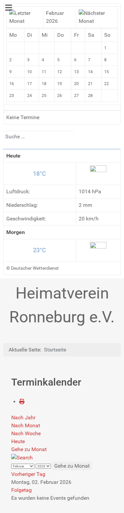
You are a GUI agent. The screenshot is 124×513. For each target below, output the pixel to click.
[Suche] (22, 457)
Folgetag (21, 490)
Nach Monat (25, 425)
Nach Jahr (23, 417)
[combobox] (38, 137)
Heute (18, 441)
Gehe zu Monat (29, 449)
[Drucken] (21, 401)
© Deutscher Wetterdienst (32, 268)
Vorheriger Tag (28, 474)
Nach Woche (26, 433)
